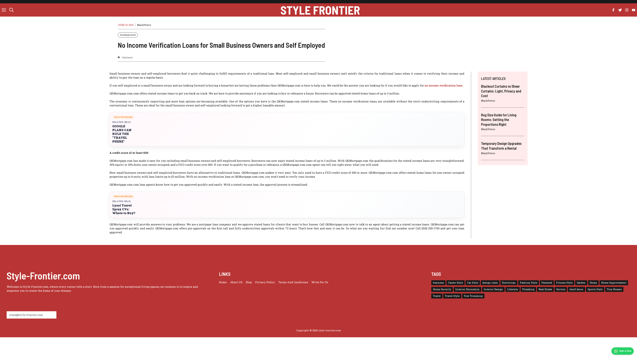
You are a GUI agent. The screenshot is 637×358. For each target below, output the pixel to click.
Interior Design (493, 289)
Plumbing (528, 289)
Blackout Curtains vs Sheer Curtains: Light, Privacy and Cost (501, 91)
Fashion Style (528, 282)
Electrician (509, 282)
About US (236, 282)
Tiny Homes (614, 289)
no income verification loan (443, 85)
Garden (581, 282)
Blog (249, 282)
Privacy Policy (265, 282)
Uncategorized (128, 34)
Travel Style (452, 296)
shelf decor (576, 289)
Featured (546, 282)
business (127, 57)
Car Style (472, 282)
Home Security (442, 289)
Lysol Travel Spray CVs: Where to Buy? (123, 209)
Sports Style (595, 289)
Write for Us (319, 282)
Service (560, 289)
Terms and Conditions (293, 282)
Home (223, 282)
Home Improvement (613, 282)
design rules (490, 282)
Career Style (455, 282)
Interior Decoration (467, 289)
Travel (437, 296)
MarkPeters (144, 25)
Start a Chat (625, 351)
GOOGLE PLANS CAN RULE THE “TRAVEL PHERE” (122, 133)
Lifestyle (512, 289)
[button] (11, 10)
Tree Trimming (473, 296)
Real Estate (545, 289)
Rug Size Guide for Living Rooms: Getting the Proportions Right (498, 119)
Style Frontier (320, 10)
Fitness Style (564, 282)
